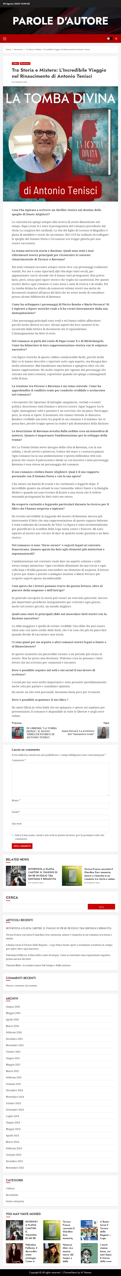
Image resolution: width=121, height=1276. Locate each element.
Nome (16, 800)
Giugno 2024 (13, 1122)
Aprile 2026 (12, 1019)
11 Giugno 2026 (36, 883)
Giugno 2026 (13, 1006)
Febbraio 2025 (14, 1077)
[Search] (116, 39)
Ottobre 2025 (13, 1051)
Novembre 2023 (15, 1167)
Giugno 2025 (13, 1058)
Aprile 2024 (12, 1135)
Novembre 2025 (15, 1045)
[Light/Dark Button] (110, 38)
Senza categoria (15, 1201)
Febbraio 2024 (14, 1148)
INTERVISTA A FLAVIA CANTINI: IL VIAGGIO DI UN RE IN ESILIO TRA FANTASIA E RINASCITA (42, 874)
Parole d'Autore (60, 21)
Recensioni (25, 63)
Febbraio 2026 (14, 1032)
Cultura (15, 63)
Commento (19, 760)
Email (16, 812)
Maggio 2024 (13, 1129)
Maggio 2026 (13, 1013)
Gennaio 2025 (13, 1084)
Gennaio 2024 (13, 1154)
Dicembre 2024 (14, 1090)
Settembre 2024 (15, 1109)
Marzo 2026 (12, 1026)
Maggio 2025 (13, 1064)
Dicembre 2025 (14, 1039)
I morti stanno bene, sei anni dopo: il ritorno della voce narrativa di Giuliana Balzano (106, 1258)
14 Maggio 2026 (93, 883)
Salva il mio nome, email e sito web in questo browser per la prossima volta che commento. (59, 837)
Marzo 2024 (12, 1141)
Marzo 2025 (12, 1071)
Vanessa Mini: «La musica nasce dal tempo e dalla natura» (38, 965)
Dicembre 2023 (14, 1161)
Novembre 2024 (15, 1096)
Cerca (12, 897)
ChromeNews (70, 1272)
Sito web (17, 823)
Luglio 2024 (12, 1116)
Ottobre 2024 (13, 1103)
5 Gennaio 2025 (20, 82)
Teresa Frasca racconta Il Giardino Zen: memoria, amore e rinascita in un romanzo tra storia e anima (99, 874)
